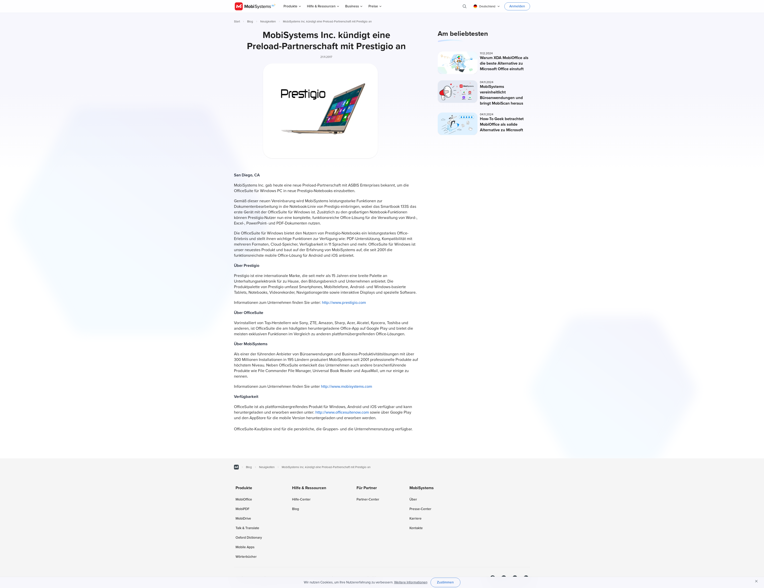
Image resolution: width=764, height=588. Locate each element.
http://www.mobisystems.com (346, 386)
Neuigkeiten (268, 21)
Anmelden (517, 6)
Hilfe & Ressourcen (321, 6)
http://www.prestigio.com (344, 302)
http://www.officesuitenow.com (342, 412)
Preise (373, 6)
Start (237, 21)
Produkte (290, 6)
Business (352, 6)
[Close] (756, 581)
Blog (250, 21)
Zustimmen (445, 582)
